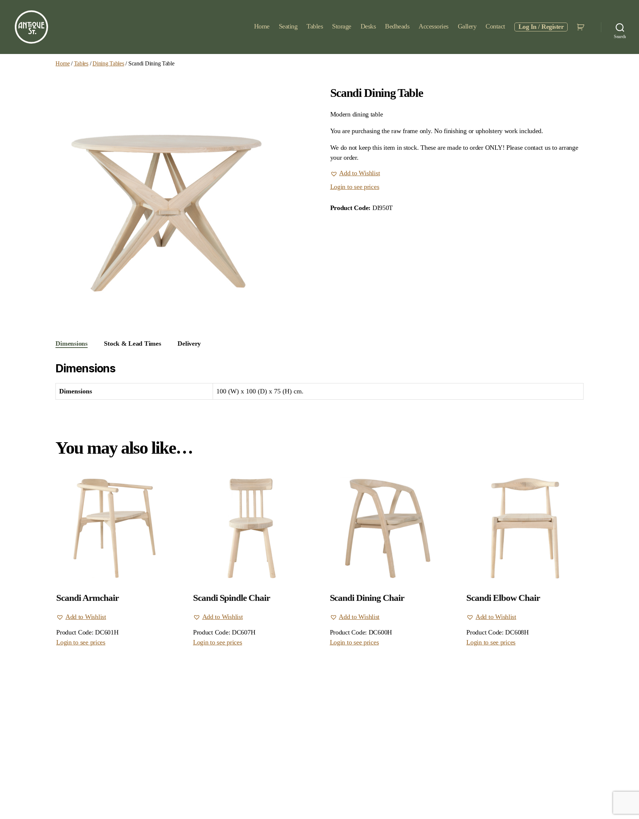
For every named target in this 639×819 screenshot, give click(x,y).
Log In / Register (541, 26)
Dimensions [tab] (71, 343)
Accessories (434, 26)
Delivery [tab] (189, 343)
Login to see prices (354, 186)
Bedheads (397, 26)
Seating (288, 26)
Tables (315, 26)
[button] (355, 173)
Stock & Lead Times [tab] (132, 343)
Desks (368, 26)
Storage (341, 26)
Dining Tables (108, 63)
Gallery (467, 26)
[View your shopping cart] (581, 27)
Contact (495, 26)
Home (262, 26)
